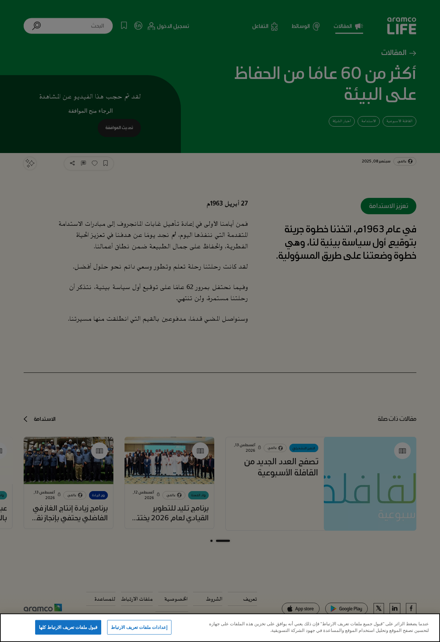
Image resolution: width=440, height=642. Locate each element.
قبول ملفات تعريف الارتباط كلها (68, 627)
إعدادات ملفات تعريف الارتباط (139, 627)
